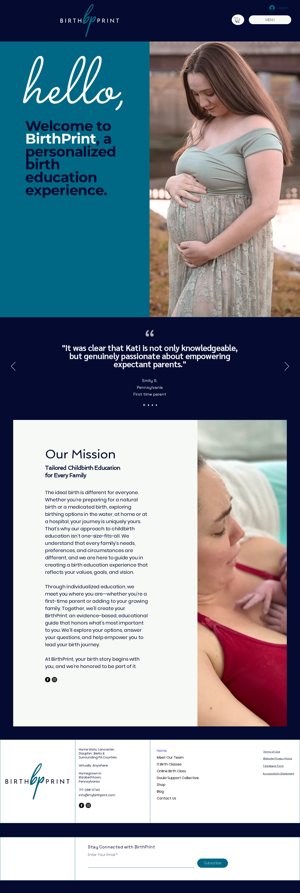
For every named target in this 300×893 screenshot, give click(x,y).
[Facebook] (47, 679)
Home (162, 750)
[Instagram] (54, 679)
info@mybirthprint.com (97, 795)
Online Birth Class (171, 771)
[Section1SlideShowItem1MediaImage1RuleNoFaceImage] (144, 405)
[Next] (287, 366)
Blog (160, 791)
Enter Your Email (101, 855)
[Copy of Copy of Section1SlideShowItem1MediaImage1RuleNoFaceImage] (152, 405)
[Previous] (13, 366)
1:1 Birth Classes (169, 764)
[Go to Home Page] (43, 777)
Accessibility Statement (278, 773)
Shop (161, 784)
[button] (237, 20)
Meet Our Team (170, 757)
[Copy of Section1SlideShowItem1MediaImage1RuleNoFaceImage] (148, 405)
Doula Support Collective (173, 777)
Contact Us (166, 798)
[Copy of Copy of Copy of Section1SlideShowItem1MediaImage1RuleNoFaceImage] (156, 405)
